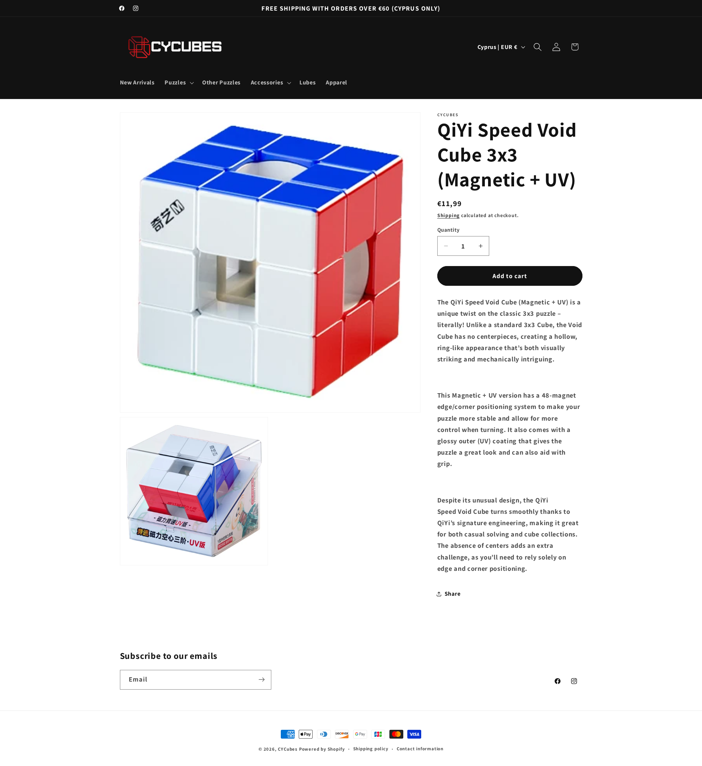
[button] (178, 82)
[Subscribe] (261, 680)
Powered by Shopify (322, 749)
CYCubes (288, 749)
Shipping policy (370, 749)
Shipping (448, 215)
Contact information (420, 749)
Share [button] (452, 594)
